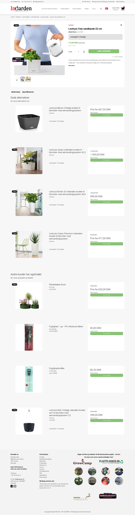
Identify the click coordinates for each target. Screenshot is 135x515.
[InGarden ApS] (21, 8)
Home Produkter (76, 8)
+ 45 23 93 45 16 (27, 1)
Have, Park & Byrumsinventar (49, 8)
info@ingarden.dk (39, 1)
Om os (94, 8)
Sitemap (13, 483)
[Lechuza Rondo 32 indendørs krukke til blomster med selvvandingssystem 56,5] (29, 207)
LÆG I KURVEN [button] (103, 51)
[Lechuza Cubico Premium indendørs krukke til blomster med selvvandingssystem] (29, 249)
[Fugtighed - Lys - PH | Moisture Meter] (29, 342)
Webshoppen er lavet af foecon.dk (81, 512)
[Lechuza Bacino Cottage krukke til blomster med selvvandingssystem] (29, 123)
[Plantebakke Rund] (29, 300)
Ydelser (87, 8)
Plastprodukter (65, 8)
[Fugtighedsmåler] (29, 384)
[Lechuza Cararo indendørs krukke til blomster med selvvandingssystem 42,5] (29, 165)
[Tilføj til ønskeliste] (121, 25)
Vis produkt (106, 115)
